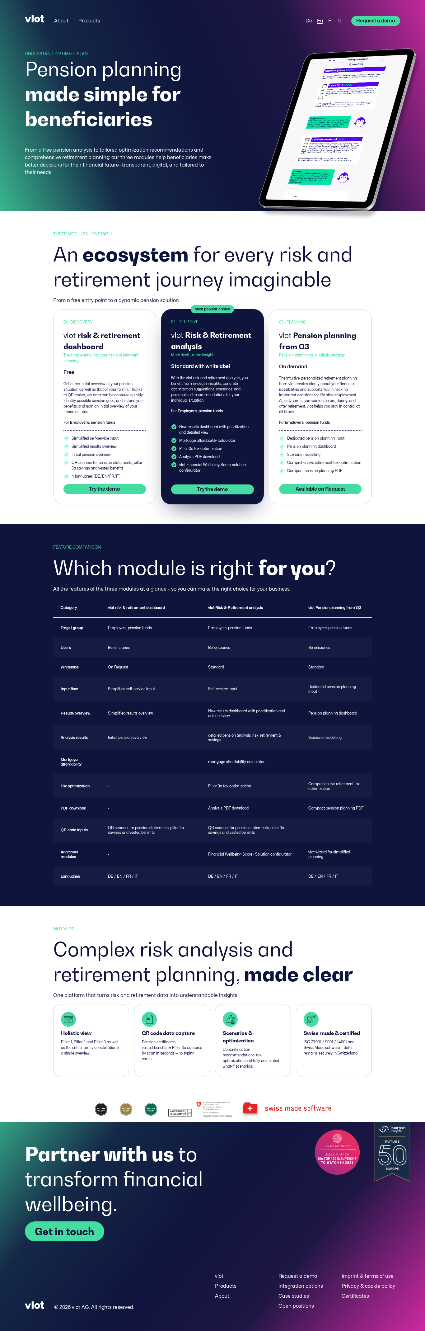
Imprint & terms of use (368, 1276)
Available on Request (320, 489)
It (339, 21)
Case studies (293, 1296)
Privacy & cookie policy (368, 1286)
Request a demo (375, 21)
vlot (219, 1276)
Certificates (355, 1296)
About (61, 21)
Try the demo (104, 489)
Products (89, 21)
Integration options (300, 1286)
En (320, 21)
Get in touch (64, 1231)
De (309, 21)
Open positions (296, 1306)
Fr (330, 21)
